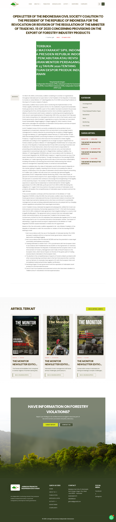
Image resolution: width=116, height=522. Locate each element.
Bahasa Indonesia (99, 4)
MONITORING (53, 504)
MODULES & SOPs (54, 498)
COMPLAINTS (53, 508)
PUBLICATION (53, 495)
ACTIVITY (52, 501)
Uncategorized (87, 104)
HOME (51, 489)
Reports (85, 107)
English (103, 4)
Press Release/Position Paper (92, 111)
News (84, 118)
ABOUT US (52, 492)
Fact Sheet (86, 126)
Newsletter (86, 115)
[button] (40, 4)
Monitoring (86, 122)
